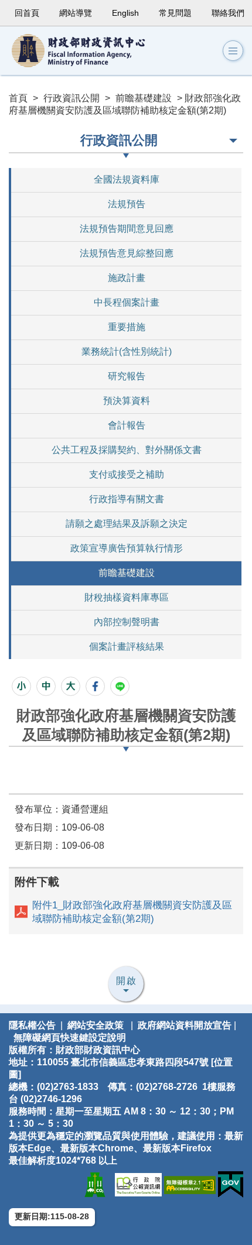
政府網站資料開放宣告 (184, 1025)
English (125, 13)
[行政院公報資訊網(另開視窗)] (138, 1184)
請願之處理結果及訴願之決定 (127, 524)
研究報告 (126, 376)
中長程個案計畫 (126, 302)
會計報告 (126, 425)
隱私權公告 (32, 1025)
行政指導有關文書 (126, 499)
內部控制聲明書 (126, 622)
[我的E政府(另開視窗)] (230, 1184)
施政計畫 (126, 278)
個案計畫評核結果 (126, 646)
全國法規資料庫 (126, 179)
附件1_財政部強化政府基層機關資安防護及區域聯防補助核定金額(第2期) (132, 912)
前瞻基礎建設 (143, 98)
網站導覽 (75, 13)
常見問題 (175, 13)
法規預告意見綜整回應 (126, 253)
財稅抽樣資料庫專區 (126, 597)
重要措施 (126, 327)
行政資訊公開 (71, 98)
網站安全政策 (95, 1025)
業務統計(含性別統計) (126, 351)
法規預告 (126, 204)
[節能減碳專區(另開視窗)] (95, 1184)
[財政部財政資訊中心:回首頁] (88, 50)
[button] (233, 50)
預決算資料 (126, 401)
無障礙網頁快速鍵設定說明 (69, 1037)
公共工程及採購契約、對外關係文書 (127, 450)
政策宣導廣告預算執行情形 (126, 548)
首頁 (18, 98)
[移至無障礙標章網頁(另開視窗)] (190, 1184)
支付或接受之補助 (126, 474)
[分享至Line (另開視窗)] (120, 686)
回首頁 (27, 13)
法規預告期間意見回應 (126, 229)
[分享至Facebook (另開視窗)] (95, 686)
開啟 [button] (126, 981)
